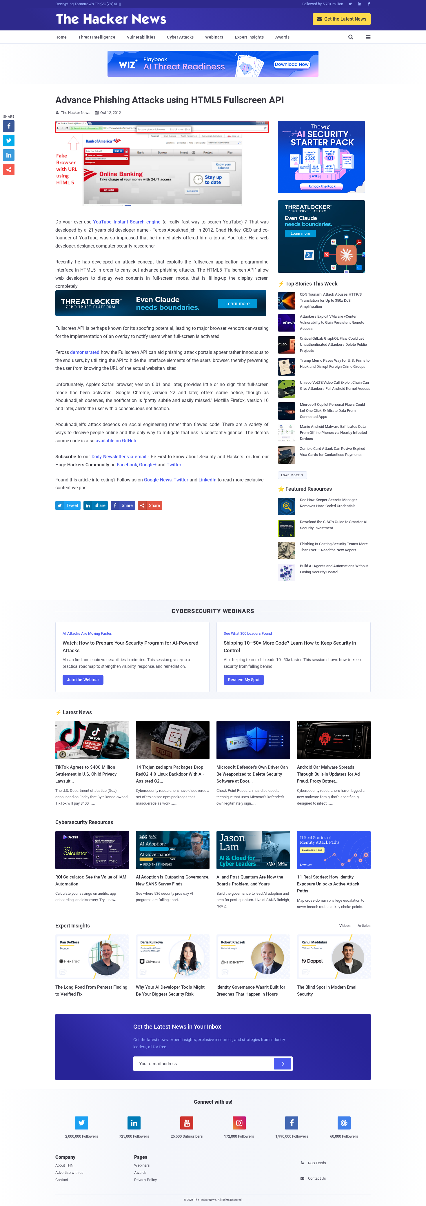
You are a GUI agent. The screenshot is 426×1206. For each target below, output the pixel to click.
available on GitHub (116, 440)
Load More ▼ (292, 475)
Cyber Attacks (180, 37)
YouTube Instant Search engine (127, 222)
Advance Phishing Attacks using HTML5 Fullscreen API (169, 99)
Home (61, 37)
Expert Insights (249, 37)
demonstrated (84, 352)
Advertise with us (69, 1172)
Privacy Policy (145, 1180)
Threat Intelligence (96, 37)
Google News (158, 480)
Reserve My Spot (244, 679)
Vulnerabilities (141, 37)
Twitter (174, 465)
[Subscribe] (282, 1063)
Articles (364, 925)
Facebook (127, 465)
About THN (64, 1165)
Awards (282, 37)
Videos (345, 925)
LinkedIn (207, 480)
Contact (61, 1180)
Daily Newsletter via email (119, 456)
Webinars (214, 37)
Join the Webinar (83, 679)
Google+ (147, 465)
